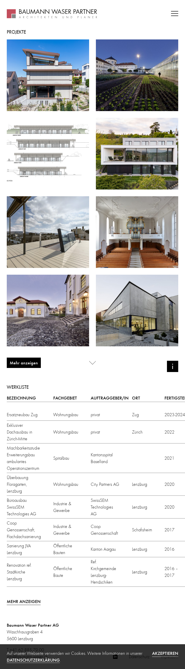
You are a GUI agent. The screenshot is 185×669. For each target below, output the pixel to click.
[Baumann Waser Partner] (52, 13)
